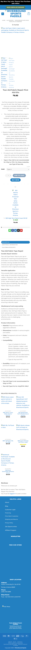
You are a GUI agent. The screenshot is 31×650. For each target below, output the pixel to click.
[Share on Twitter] (15, 230)
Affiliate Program (11, 530)
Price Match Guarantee (11, 516)
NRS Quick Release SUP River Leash (23, 441)
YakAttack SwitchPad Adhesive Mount (8, 472)
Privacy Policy (9, 523)
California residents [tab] (8, 247)
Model (3, 169)
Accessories (10, 20)
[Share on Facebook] (12, 230)
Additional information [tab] (10, 244)
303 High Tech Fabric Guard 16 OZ (16, 218)
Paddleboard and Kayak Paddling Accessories (19, 21)
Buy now (15, 180)
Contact (19, 642)
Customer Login (10, 509)
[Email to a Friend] (18, 230)
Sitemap (15, 645)
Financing (8, 513)
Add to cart (19, 175)
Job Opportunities (11, 526)
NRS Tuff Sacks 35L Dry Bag (8, 441)
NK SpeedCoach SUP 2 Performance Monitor (23, 414)
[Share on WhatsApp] (9, 230)
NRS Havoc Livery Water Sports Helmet (8, 414)
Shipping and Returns (11, 519)
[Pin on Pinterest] (21, 230)
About (7, 502)
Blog (6, 506)
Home (3, 20)
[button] (2, 13)
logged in (13, 493)
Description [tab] (6, 242)
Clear (28, 166)
